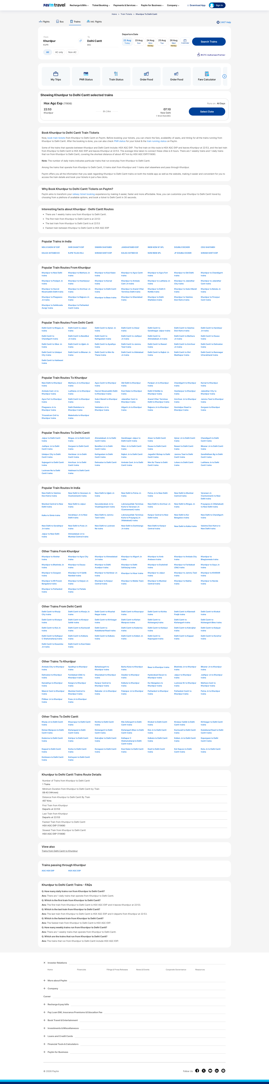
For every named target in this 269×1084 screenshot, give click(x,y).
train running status (157, 141)
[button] (185, 42)
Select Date (207, 111)
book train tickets (56, 137)
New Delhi (165, 112)
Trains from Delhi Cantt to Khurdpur (60, 851)
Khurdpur (48, 112)
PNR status (120, 141)
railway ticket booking (83, 194)
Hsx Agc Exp (53, 103)
